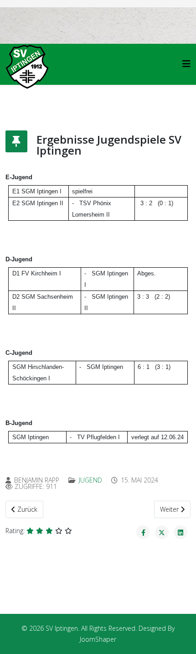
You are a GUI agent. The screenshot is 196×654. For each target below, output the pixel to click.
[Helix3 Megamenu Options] (186, 63)
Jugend (90, 480)
